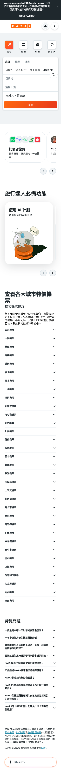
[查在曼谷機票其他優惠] (54, 381)
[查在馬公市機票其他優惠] (54, 507)
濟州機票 (9, 600)
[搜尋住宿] (23, 44)
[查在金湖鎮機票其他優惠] (54, 541)
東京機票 (9, 329)
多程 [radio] (27, 61)
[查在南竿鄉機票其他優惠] (54, 524)
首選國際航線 (34, 732)
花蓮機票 (9, 532)
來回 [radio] (7, 61)
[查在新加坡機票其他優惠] (54, 406)
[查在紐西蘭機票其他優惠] (54, 499)
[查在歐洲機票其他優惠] (54, 473)
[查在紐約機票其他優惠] (54, 423)
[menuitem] (9, 47)
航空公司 (9, 732)
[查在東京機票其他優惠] (54, 330)
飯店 (43, 748)
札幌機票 (9, 431)
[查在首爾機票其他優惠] (54, 347)
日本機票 (9, 456)
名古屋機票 (10, 583)
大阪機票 (9, 338)
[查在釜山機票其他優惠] (54, 558)
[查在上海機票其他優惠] (54, 389)
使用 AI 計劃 (19, 209)
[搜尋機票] (9, 44)
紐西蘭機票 (10, 498)
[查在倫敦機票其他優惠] (54, 439)
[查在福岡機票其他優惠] (54, 448)
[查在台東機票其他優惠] (54, 516)
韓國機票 (9, 464)
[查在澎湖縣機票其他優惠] (54, 482)
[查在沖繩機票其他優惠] (54, 355)
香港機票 (9, 363)
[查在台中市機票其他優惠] (54, 550)
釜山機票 (9, 558)
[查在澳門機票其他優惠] (54, 398)
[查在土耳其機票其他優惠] (54, 490)
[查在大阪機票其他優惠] (54, 338)
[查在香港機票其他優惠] (54, 364)
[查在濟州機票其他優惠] (54, 601)
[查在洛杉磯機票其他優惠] (54, 415)
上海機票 (9, 389)
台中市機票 (10, 549)
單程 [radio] (17, 61)
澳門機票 (9, 397)
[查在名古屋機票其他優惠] (54, 584)
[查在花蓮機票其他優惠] (54, 533)
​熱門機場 (20, 732)
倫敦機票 (9, 439)
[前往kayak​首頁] (21, 26)
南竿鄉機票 (10, 524)
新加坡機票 (10, 406)
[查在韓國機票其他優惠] (54, 465)
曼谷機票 (9, 380)
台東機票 (9, 515)
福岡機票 (9, 447)
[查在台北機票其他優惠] (54, 372)
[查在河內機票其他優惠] (54, 592)
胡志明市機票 (12, 575)
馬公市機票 (10, 507)
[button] (57, 6)
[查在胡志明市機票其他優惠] (54, 575)
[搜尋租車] (37, 44)
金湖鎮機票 (10, 541)
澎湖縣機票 (10, 481)
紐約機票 (9, 423)
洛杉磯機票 (10, 414)
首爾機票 (9, 346)
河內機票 (9, 592)
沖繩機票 (9, 355)
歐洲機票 (9, 473)
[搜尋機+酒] (51, 44)
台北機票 (9, 372)
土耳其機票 (10, 490)
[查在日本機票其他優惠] (54, 456)
